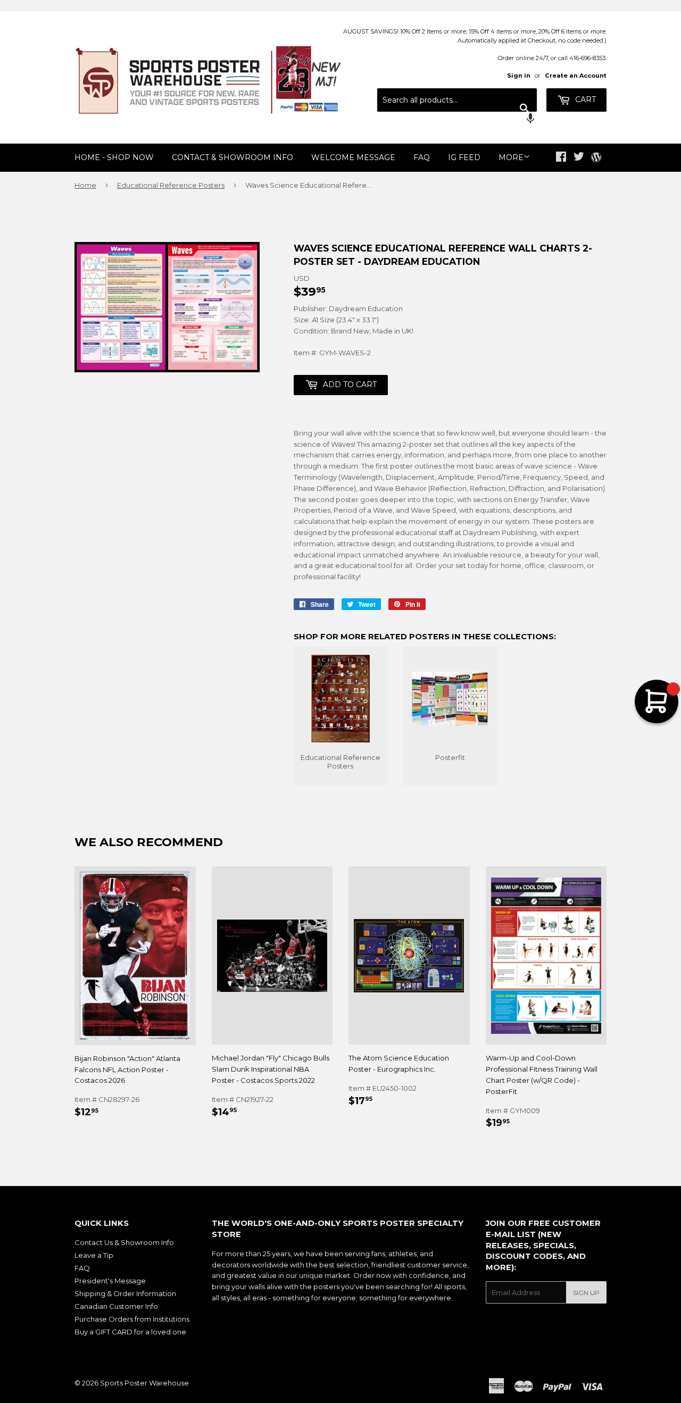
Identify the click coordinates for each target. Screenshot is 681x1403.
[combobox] (457, 100)
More (511, 157)
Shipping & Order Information (125, 1293)
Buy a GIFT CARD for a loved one (130, 1331)
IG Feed (464, 157)
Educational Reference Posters (171, 185)
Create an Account (576, 75)
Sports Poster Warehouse (144, 1383)
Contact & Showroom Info (232, 157)
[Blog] (596, 158)
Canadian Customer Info (116, 1306)
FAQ (421, 157)
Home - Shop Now (114, 157)
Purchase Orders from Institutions (131, 1319)
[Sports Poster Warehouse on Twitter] (579, 158)
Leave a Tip (93, 1255)
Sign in (518, 75)
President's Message (110, 1280)
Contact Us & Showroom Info (124, 1242)
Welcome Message (353, 157)
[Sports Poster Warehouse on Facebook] (561, 158)
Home (85, 185)
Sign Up (586, 1293)
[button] (457, 120)
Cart (584, 99)
